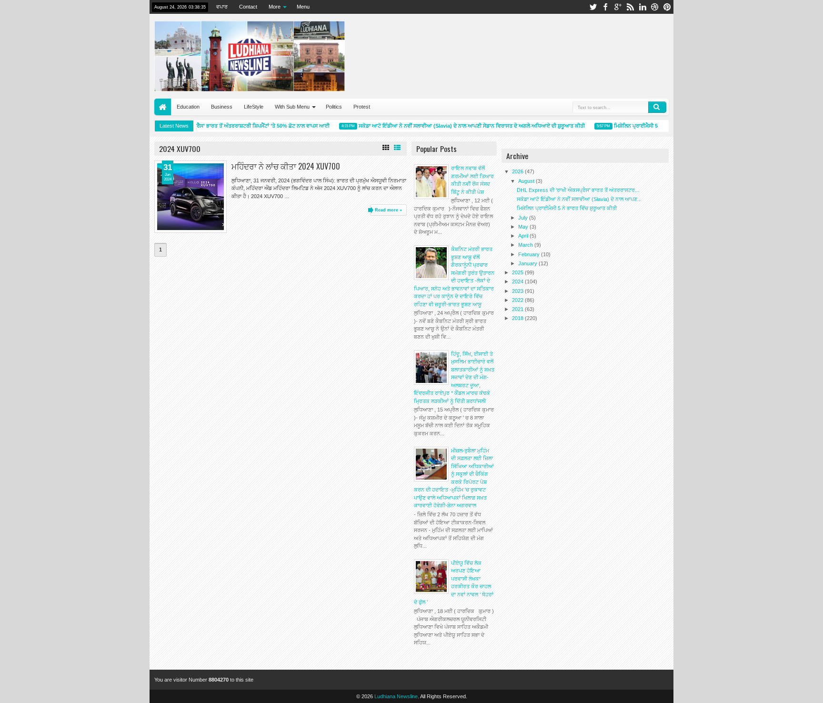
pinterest (667, 7)
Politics (334, 107)
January (528, 263)
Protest (361, 107)
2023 (518, 291)
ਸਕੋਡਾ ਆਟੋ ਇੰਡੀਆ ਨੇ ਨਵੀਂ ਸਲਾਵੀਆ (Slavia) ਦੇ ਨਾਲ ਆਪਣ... (579, 199)
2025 (518, 272)
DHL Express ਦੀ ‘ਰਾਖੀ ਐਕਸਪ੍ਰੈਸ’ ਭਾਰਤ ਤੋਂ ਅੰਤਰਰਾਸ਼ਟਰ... (578, 190)
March (526, 245)
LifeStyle (253, 107)
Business (221, 107)
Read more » (388, 210)
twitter (593, 7)
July (523, 218)
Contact (248, 7)
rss (630, 7)
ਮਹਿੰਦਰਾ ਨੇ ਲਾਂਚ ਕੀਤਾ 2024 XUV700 (285, 166)
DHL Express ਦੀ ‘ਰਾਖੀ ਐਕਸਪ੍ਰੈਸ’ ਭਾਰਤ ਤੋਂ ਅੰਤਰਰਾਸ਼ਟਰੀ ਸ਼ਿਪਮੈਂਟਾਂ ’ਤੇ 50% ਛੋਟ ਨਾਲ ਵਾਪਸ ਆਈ (224, 126)
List (397, 147)
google (618, 7)
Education (188, 107)
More (275, 7)
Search (657, 107)
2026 (518, 171)
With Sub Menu (292, 107)
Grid (386, 147)
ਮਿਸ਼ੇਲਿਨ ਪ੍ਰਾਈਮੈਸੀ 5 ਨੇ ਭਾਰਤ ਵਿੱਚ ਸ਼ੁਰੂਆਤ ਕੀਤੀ (658, 126)
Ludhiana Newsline (396, 696)
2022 (518, 300)
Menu (303, 7)
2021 (518, 309)
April (524, 236)
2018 (518, 318)
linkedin (642, 7)
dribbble (655, 7)
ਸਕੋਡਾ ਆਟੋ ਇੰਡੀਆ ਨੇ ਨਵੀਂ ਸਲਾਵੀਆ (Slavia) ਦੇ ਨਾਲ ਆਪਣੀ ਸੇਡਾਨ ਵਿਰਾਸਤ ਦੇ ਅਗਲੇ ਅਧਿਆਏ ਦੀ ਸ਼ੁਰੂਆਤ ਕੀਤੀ (466, 126)
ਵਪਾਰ (222, 7)
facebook (605, 7)
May (524, 227)
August (527, 181)
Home (162, 107)
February (529, 254)
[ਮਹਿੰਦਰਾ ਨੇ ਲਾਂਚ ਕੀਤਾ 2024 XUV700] (190, 197)
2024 (518, 281)
